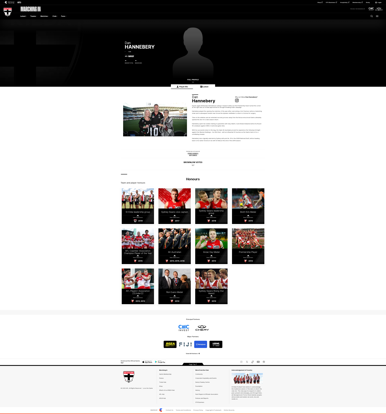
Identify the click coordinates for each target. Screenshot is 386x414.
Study (368, 2)
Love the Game (148, 388)
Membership (357, 2)
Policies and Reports (201, 398)
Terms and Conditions (183, 410)
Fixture (161, 378)
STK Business (330, 2)
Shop (319, 2)
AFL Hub (161, 394)
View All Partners (192, 353)
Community (199, 374)
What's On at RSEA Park (167, 390)
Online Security (229, 410)
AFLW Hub (162, 398)
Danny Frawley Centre (202, 382)
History (197, 390)
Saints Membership (165, 374)
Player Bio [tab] (183, 87)
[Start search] (371, 16)
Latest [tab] (205, 87)
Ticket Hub (162, 382)
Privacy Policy (198, 410)
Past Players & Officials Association (206, 394)
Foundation (198, 386)
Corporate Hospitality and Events (206, 378)
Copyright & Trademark (213, 410)
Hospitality (343, 2)
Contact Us (169, 410)
